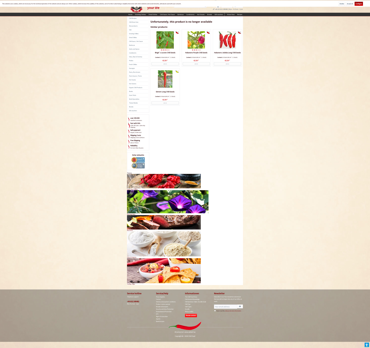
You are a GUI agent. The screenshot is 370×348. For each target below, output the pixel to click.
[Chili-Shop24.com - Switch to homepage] (136, 7)
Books (131, 91)
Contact (158, 299)
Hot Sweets (132, 84)
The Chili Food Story (191, 297)
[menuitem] (130, 14)
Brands (131, 107)
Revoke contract (191, 315)
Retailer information (162, 307)
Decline (342, 4)
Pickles (131, 60)
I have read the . (229, 311)
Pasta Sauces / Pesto (135, 76)
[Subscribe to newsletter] (240, 306)
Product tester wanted (163, 304)
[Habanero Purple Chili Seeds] (196, 40)
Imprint (158, 319)
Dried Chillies (133, 37)
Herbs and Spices (134, 49)
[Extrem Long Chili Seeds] (165, 79)
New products (133, 26)
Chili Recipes (133, 18)
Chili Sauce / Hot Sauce (136, 41)
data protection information (233, 311)
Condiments (132, 53)
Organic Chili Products (135, 87)
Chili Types (188, 307)
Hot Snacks (132, 80)
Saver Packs (132, 95)
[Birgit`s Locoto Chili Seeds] (165, 40)
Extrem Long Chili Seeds (165, 92)
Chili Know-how (133, 22)
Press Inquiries (160, 297)
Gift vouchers (133, 111)
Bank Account (160, 321)
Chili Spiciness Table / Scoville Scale (195, 302)
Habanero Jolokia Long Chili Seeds (227, 52)
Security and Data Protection (165, 309)
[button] (367, 345)
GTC (157, 314)
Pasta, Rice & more (134, 72)
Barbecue (132, 45)
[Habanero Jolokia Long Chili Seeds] (227, 40)
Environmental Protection (164, 311)
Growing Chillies (134, 34)
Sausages (132, 68)
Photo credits (189, 311)
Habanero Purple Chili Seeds (196, 52)
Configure (359, 4)
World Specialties (134, 99)
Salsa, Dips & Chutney (135, 57)
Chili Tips (187, 304)
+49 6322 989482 (133, 301)
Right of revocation (162, 316)
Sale (130, 30)
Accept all (350, 4)
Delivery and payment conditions (166, 302)
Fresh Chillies (133, 64)
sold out (165, 64)
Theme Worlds (133, 103)
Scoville (187, 309)
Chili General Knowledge (192, 299)
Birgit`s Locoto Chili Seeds (165, 52)
